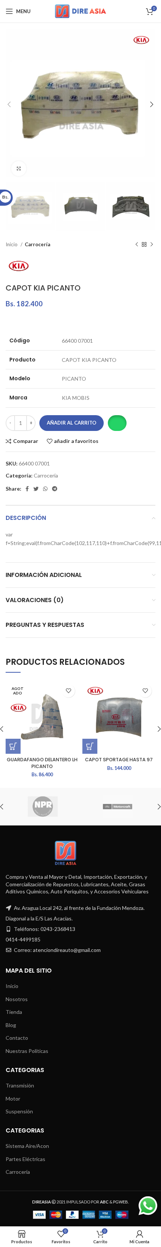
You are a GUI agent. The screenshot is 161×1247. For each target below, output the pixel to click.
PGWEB (120, 1201)
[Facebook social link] (27, 489)
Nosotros (17, 999)
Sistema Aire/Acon (27, 1146)
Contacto (17, 1038)
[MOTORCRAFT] (117, 806)
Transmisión (20, 1085)
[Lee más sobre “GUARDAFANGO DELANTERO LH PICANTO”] (13, 746)
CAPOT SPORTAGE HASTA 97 (119, 759)
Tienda (14, 1012)
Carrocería (37, 244)
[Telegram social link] (55, 489)
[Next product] (151, 244)
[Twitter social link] (36, 489)
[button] (117, 423)
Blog (11, 1025)
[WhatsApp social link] (45, 489)
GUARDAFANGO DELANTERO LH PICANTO (42, 763)
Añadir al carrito (71, 423)
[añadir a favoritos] (68, 690)
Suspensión (19, 1111)
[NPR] (42, 806)
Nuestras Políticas (27, 1051)
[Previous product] (136, 244)
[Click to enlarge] (18, 168)
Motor (13, 1098)
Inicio (12, 244)
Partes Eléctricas (25, 1159)
